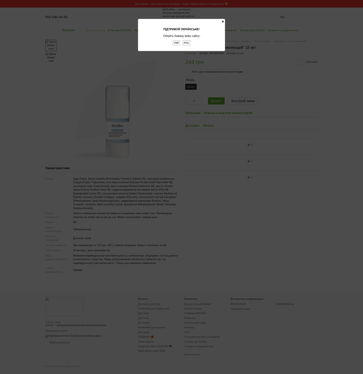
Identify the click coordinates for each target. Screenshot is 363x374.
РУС (186, 42)
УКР (176, 42)
